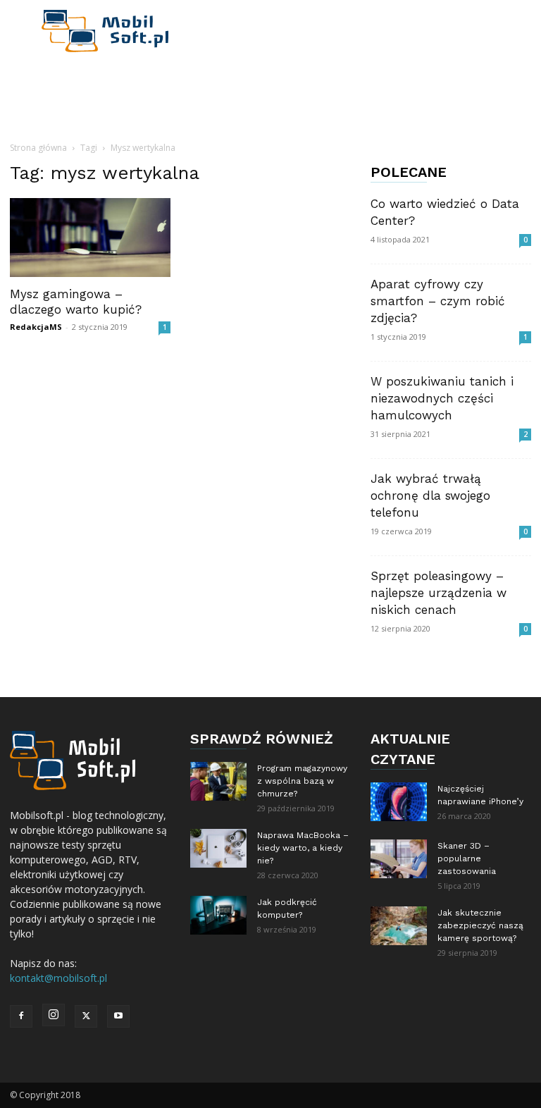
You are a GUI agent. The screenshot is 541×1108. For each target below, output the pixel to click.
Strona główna (38, 148)
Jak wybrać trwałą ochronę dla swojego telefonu (430, 495)
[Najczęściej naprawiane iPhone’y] (399, 801)
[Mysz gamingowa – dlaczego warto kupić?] (90, 237)
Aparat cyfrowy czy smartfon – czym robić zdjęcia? (438, 301)
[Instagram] (53, 1015)
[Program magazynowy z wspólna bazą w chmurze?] (218, 781)
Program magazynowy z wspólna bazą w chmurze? (302, 781)
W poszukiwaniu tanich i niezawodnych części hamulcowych (442, 398)
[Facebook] (21, 1016)
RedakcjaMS (36, 326)
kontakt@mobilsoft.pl (58, 978)
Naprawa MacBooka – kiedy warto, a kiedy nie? (303, 848)
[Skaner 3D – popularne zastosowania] (399, 858)
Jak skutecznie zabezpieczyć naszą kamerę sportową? (480, 925)
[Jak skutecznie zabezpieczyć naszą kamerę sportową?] (399, 925)
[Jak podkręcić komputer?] (218, 915)
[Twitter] (86, 1016)
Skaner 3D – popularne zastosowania (466, 858)
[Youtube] (118, 1016)
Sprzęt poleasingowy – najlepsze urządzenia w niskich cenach (438, 593)
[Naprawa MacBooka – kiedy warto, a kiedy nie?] (218, 848)
